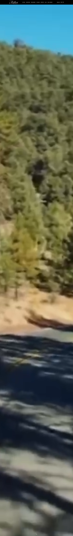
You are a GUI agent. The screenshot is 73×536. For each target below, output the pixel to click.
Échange (38, 2)
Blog (46, 2)
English (58, 2)
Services (42, 2)
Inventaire (28, 2)
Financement (33, 2)
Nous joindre (50, 2)
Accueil (23, 2)
